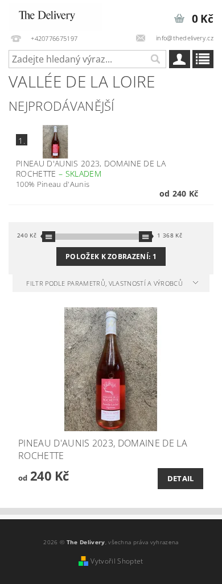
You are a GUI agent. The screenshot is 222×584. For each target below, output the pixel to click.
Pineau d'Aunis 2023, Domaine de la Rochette (91, 169)
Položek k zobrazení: (111, 256)
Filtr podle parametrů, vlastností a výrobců (105, 283)
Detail (180, 478)
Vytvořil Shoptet (117, 561)
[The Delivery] (55, 15)
